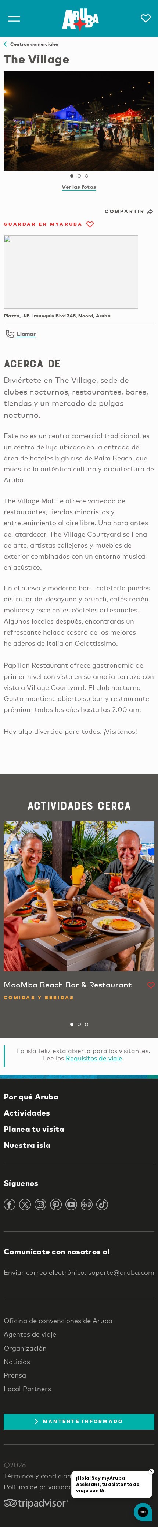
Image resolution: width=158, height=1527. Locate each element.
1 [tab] (71, 176)
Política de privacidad (38, 1487)
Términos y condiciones (41, 1476)
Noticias (17, 1362)
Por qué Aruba (31, 1096)
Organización (25, 1348)
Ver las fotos (79, 186)
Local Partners (27, 1389)
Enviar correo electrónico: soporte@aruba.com (79, 1272)
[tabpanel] (79, 121)
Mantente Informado (83, 1421)
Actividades (27, 1112)
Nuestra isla (27, 1145)
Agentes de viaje (30, 1334)
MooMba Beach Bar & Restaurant (68, 984)
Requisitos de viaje (94, 1058)
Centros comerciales (32, 44)
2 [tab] (79, 176)
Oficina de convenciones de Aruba (58, 1321)
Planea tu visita (34, 1129)
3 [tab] (86, 176)
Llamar (26, 333)
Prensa (15, 1375)
